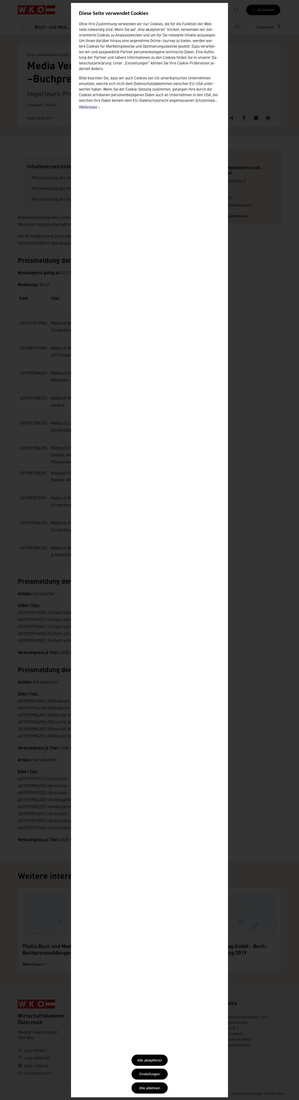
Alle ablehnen (149, 1088)
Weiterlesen (89, 107)
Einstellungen (149, 1074)
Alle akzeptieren (149, 1060)
